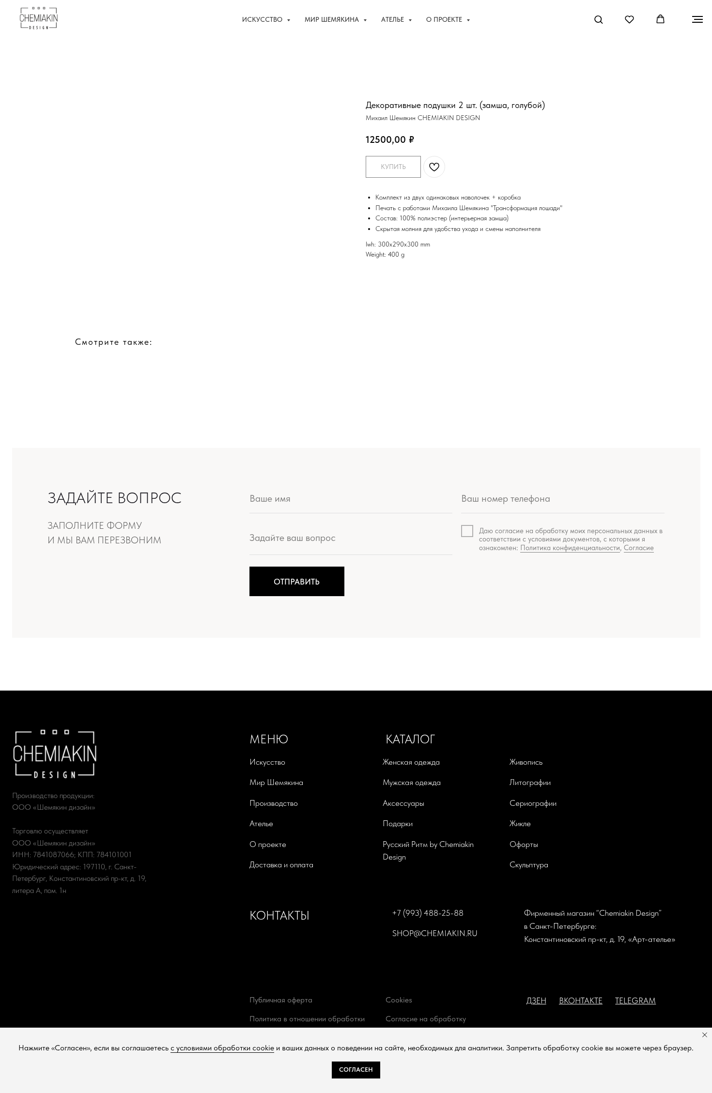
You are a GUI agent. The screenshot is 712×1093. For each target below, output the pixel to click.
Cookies (399, 999)
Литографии (530, 782)
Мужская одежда (412, 782)
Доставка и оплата (281, 864)
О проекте (267, 844)
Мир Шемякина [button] (333, 19)
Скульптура (529, 864)
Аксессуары (403, 803)
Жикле (520, 823)
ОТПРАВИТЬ (297, 581)
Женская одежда (411, 762)
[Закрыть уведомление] (705, 1035)
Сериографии (533, 803)
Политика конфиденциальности (570, 547)
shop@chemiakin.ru (435, 933)
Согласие (639, 547)
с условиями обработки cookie (222, 1047)
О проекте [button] (445, 19)
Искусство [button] (263, 19)
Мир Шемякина (276, 782)
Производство (273, 803)
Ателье (261, 823)
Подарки (398, 823)
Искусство (267, 762)
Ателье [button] (393, 19)
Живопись (526, 762)
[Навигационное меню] (697, 19)
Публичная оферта (280, 999)
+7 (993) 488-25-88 (428, 913)
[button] (598, 19)
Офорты (524, 844)
